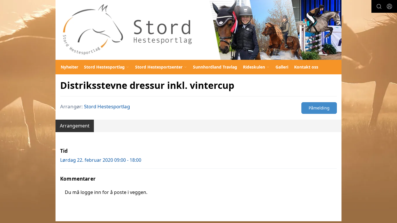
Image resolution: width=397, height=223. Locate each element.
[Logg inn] (389, 6)
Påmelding (319, 108)
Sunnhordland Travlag (215, 67)
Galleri (282, 67)
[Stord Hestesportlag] (198, 30)
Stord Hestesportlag (107, 106)
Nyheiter (69, 67)
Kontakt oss (306, 67)
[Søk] (379, 6)
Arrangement (75, 126)
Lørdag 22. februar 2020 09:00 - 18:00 (100, 160)
